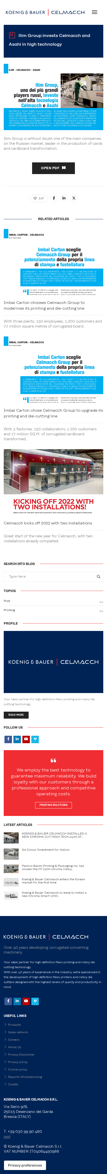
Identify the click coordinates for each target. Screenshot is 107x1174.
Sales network (18, 1032)
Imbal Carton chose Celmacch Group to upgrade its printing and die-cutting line (53, 413)
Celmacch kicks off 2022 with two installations (48, 523)
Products (14, 1024)
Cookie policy (17, 1069)
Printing (9, 610)
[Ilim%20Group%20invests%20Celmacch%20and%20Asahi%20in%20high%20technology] (54, 198)
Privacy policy (18, 1062)
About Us (14, 1047)
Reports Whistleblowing (25, 1076)
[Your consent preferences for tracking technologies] (25, 1165)
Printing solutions (53, 805)
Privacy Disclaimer (21, 1054)
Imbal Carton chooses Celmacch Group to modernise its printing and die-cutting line (44, 305)
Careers (13, 1039)
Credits (13, 1084)
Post (7, 600)
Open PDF (50, 168)
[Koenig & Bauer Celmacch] (45, 12)
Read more (16, 715)
